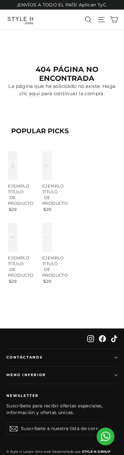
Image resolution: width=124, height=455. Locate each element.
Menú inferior (26, 375)
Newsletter (22, 395)
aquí (34, 93)
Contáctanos (24, 357)
